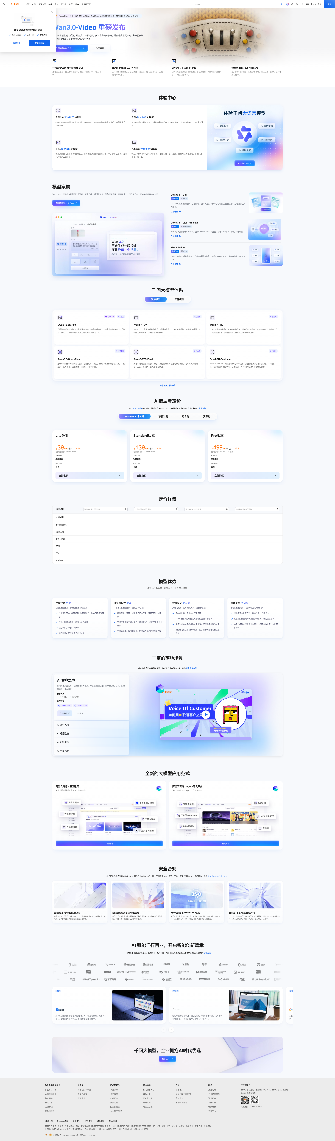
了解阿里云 (86, 4)
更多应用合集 (191, 668)
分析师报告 (50, 1110)
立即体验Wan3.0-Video (64, 203)
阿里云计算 (136, 1126)
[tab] (156, 299)
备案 (307, 4)
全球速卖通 (85, 1126)
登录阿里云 (39, 43)
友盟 (158, 1126)
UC (153, 1126)
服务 (77, 4)
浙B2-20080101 (105, 1129)
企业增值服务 (214, 1094)
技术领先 (49, 1098)
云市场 (63, 4)
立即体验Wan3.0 (63, 48)
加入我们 (113, 1121)
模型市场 (81, 1098)
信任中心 (212, 1110)
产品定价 (114, 1102)
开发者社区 (148, 1098)
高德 (149, 1126)
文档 (301, 4)
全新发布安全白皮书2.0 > (218, 876)
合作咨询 (100, 48)
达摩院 (182, 1126)
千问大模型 (82, 1094)
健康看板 (212, 1106)
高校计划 (179, 1098)
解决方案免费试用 (183, 1094)
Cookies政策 (62, 1121)
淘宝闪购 (207, 1126)
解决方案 (42, 4)
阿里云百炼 (137, 408)
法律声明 (49, 1121)
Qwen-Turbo (82, 705)
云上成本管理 (116, 1110)
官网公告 (212, 1102)
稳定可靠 (49, 1102)
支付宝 (175, 1126)
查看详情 (202, 408)
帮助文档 (147, 1094)
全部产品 (114, 1090)
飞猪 (128, 1126)
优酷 (163, 1126)
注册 (319, 4)
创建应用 (226, 843)
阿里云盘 (198, 1126)
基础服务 (212, 1090)
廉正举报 (76, 1121)
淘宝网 (60, 1126)
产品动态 (114, 1098)
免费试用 (165, 1058)
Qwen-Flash (66, 705)
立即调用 (109, 843)
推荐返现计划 (181, 1102)
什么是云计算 (50, 1090)
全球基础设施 (50, 1094)
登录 (329, 4)
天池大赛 (147, 1102)
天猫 (77, 1126)
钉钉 (169, 1126)
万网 (144, 1126)
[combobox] (105, 509)
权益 (50, 4)
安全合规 (49, 1106)
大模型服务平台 (84, 1090)
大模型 (27, 4)
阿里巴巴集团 (50, 1126)
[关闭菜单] (4, 4)
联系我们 (101, 1121)
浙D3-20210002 (141, 1129)
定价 (56, 4)
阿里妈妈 (121, 1126)
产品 (34, 4)
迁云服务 (212, 1098)
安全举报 (89, 1121)
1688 (114, 1126)
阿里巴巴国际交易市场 (100, 1126)
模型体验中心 (243, 163)
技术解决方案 (148, 1090)
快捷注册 (17, 43)
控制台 (313, 4)
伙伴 (71, 4)
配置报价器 (115, 1106)
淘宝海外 (189, 1126)
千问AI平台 (69, 1126)
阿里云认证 (148, 1106)
